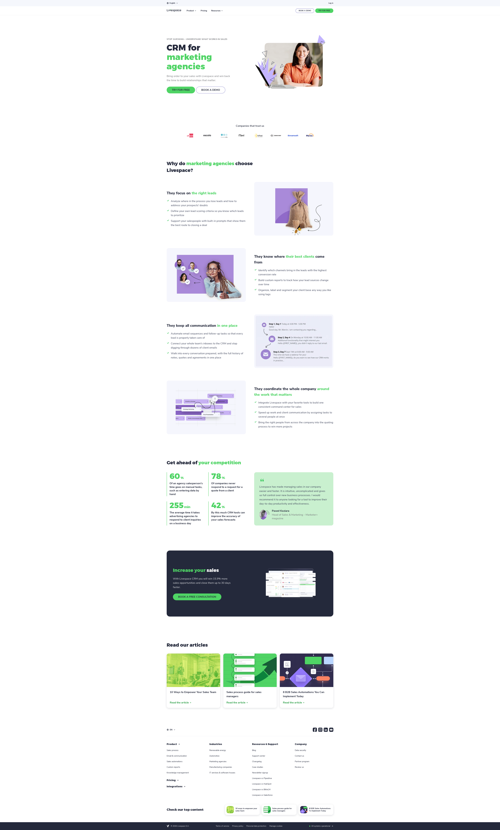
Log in (331, 3)
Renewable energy (217, 750)
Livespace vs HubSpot (261, 784)
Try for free (324, 11)
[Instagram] (320, 730)
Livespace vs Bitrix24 (261, 789)
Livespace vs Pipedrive (262, 778)
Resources (215, 10)
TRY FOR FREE (181, 90)
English (172, 3)
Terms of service (222, 826)
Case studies (257, 767)
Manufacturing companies (220, 767)
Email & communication (177, 756)
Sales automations (174, 761)
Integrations (174, 786)
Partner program (302, 761)
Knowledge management (178, 772)
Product (190, 10)
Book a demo (305, 11)
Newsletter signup (260, 772)
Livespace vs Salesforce (262, 795)
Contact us (299, 756)
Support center (258, 756)
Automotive (214, 756)
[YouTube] (331, 730)
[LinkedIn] (326, 730)
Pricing (204, 10)
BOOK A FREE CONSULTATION (197, 597)
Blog (254, 750)
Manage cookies (275, 826)
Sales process (172, 750)
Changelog (257, 761)
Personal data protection (256, 826)
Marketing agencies (217, 761)
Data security (300, 750)
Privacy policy (237, 826)
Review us (299, 767)
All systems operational (320, 826)
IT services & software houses (222, 772)
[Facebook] (315, 730)
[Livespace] (174, 10)
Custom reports (173, 767)
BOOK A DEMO (210, 90)
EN (171, 729)
